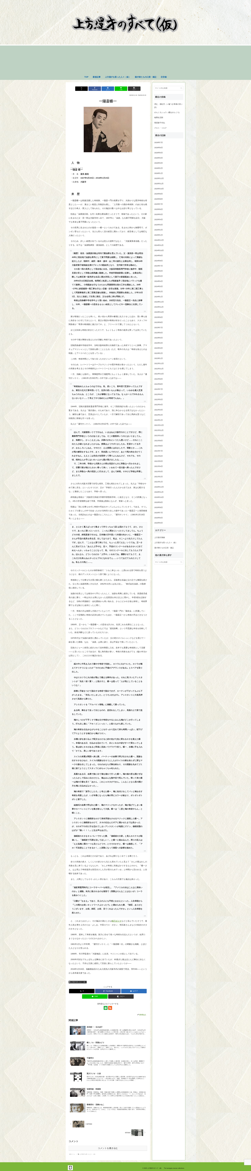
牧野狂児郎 (158, 118)
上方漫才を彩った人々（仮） (78, 982)
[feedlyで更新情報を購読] (106, 1008)
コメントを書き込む (108, 1148)
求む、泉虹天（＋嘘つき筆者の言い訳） (168, 105)
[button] (134, 88)
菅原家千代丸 (159, 123)
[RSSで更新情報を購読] (110, 1008)
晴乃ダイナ (117, 921)
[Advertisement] (125, 59)
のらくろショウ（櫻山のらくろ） (167, 112)
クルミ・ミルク (160, 128)
